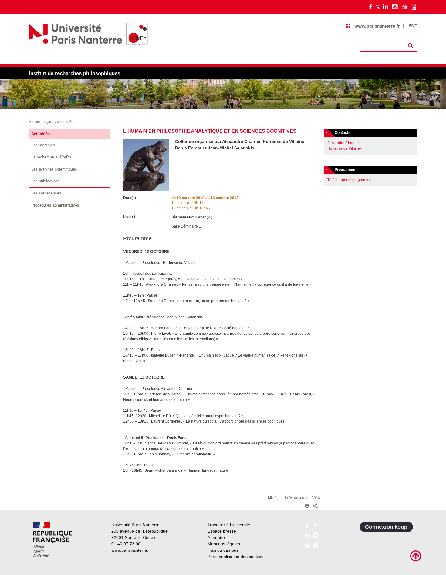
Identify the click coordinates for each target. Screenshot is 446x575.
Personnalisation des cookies (235, 556)
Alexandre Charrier (343, 143)
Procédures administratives (55, 205)
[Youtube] (414, 6)
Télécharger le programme (349, 180)
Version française (42, 122)
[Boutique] (404, 6)
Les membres (43, 145)
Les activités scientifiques (54, 169)
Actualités (65, 122)
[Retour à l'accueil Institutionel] (52, 539)
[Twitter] (378, 6)
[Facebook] (370, 6)
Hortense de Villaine (344, 148)
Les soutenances (46, 193)
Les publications (45, 181)
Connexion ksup (386, 527)
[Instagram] (395, 6)
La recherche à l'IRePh (51, 157)
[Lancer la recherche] (411, 46)
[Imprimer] (307, 506)
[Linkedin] (385, 6)
